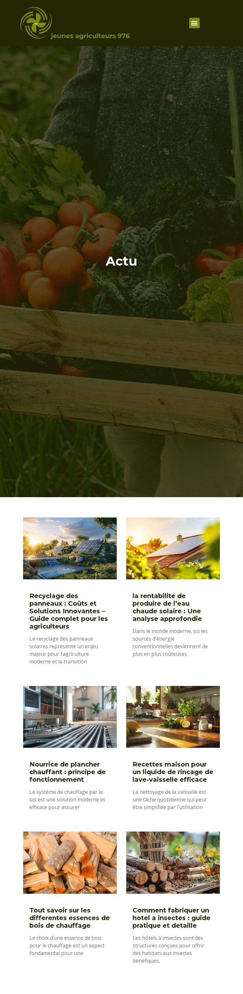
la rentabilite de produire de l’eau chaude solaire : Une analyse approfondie (167, 607)
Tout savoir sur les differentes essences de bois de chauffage (69, 917)
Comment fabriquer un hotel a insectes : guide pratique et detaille (171, 917)
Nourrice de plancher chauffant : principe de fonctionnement (67, 771)
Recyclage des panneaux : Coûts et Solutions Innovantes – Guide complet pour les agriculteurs (68, 611)
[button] (194, 23)
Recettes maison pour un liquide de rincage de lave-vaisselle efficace (173, 771)
